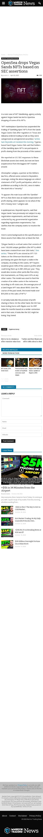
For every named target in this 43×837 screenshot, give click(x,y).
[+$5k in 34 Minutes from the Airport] (21, 470)
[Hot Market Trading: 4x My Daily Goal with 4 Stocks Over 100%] (7, 521)
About (4, 816)
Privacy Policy (22, 785)
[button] (39, 3)
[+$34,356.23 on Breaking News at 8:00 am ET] (7, 533)
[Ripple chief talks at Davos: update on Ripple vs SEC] (35, 362)
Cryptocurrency (14, 329)
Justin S (5, 75)
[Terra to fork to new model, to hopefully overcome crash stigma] (21, 362)
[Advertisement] (21, 30)
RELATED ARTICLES (10, 350)
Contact (12, 816)
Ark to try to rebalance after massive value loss (10, 340)
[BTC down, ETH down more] (7, 362)
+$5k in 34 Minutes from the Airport (18, 489)
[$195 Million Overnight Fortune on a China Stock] (7, 544)
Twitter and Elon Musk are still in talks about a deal (32, 340)
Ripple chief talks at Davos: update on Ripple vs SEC (35, 371)
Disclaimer (22, 816)
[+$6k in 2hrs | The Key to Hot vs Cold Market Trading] (7, 510)
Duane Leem (5, 494)
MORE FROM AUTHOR (11, 353)
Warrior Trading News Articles (10, 58)
